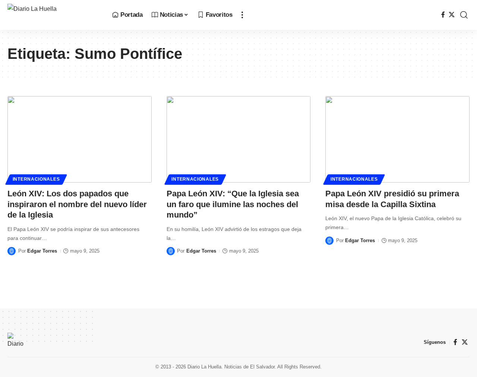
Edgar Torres (42, 251)
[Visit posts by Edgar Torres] (11, 251)
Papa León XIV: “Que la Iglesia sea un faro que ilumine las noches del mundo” (233, 204)
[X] (452, 15)
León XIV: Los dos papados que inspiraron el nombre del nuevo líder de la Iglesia (77, 204)
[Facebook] (443, 15)
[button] (242, 15)
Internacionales (36, 179)
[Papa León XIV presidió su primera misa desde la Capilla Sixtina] (397, 139)
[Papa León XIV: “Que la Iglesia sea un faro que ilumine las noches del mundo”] (239, 139)
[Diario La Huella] (53, 15)
